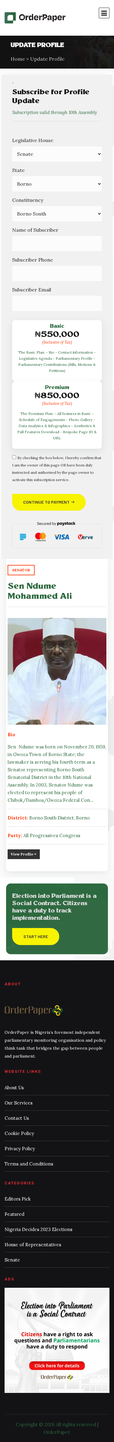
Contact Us (17, 1118)
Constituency (27, 200)
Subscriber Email (31, 290)
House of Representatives (33, 1244)
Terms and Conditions (29, 1164)
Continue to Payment (47, 502)
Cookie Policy (19, 1133)
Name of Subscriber (35, 230)
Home (18, 59)
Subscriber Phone (32, 260)
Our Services (19, 1103)
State (18, 170)
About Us (14, 1087)
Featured (14, 1214)
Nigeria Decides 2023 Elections (38, 1229)
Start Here (35, 936)
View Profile (22, 854)
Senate (12, 1260)
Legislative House (32, 140)
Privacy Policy (20, 1148)
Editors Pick (18, 1199)
